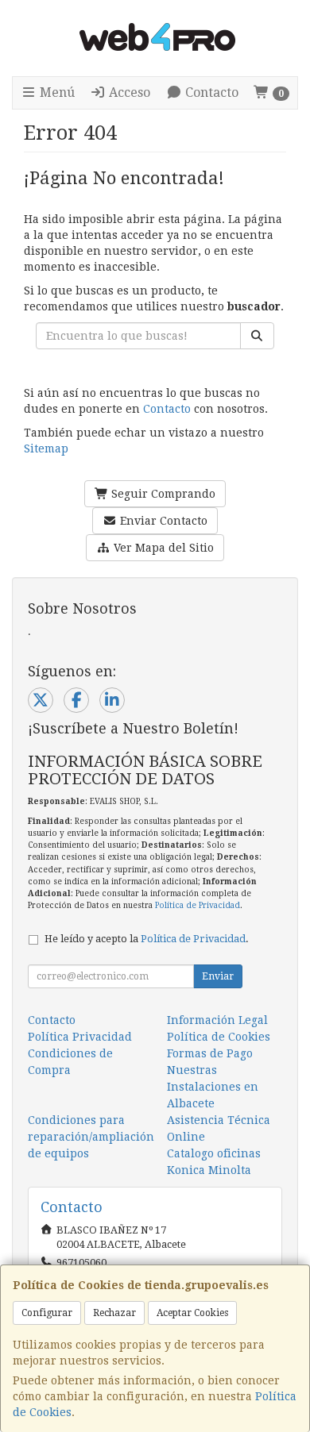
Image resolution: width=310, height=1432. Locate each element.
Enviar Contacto (162, 520)
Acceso (128, 92)
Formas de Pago (210, 1053)
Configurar (46, 1312)
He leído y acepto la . (147, 939)
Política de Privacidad (197, 905)
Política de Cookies (218, 1036)
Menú (56, 92)
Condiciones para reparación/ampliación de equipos (91, 1137)
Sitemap (46, 448)
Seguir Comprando (161, 493)
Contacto (210, 92)
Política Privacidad (80, 1036)
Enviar (218, 976)
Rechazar (114, 1312)
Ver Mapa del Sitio (162, 547)
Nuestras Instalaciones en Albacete (212, 1087)
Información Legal (217, 1020)
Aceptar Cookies (192, 1312)
